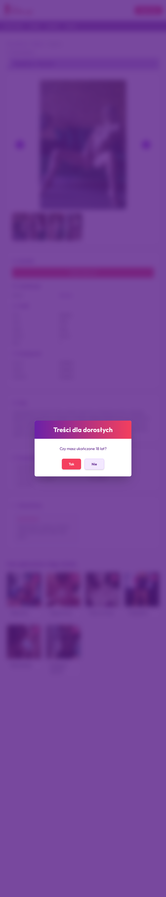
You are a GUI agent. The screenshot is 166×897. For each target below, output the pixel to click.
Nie (94, 464)
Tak (71, 464)
